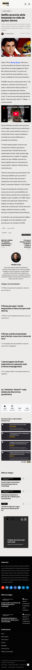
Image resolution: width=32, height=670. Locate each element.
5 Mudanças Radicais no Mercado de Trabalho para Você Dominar (10, 497)
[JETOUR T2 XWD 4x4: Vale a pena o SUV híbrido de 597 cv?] (27, 507)
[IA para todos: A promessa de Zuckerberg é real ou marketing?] (27, 482)
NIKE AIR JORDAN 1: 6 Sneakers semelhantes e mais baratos (6, 243)
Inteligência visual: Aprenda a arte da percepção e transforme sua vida (19, 443)
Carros (4, 504)
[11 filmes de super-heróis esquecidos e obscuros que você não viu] (16, 295)
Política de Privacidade (13, 664)
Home (2, 633)
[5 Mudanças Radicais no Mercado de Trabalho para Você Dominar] (27, 494)
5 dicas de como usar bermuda (14, 541)
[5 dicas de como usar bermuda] (16, 532)
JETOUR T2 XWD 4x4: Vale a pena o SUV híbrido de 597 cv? (10, 508)
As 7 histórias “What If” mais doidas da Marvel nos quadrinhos (13, 392)
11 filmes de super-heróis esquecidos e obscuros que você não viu (15, 308)
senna (10, 232)
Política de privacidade (7, 651)
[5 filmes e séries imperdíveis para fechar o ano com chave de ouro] (16, 323)
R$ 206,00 (12, 437)
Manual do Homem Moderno (14, 519)
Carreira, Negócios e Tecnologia (7, 479)
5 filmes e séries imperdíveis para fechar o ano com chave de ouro (16, 336)
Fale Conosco (4, 639)
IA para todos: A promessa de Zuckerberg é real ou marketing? (10, 484)
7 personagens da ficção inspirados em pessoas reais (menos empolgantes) (14, 364)
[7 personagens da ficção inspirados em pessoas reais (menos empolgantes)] (16, 351)
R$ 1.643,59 (13, 426)
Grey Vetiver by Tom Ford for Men (18, 424)
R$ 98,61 (12, 445)
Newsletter (4, 645)
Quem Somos (4, 636)
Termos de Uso (5, 648)
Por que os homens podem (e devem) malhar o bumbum (25, 244)
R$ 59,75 (12, 456)
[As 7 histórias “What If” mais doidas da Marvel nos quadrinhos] (16, 378)
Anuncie (3, 642)
